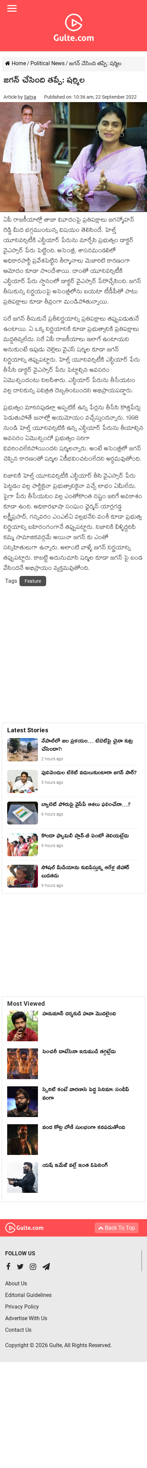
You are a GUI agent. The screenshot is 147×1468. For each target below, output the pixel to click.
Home (18, 63)
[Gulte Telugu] (74, 26)
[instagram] (33, 1267)
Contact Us (18, 1330)
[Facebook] (8, 1267)
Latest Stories (27, 730)
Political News (47, 63)
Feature (33, 581)
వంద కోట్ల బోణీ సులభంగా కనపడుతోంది (83, 1129)
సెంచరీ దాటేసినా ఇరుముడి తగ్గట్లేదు (80, 1053)
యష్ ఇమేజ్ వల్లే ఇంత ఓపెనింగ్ (76, 1166)
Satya (30, 97)
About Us (16, 1283)
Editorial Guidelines (28, 1295)
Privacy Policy (22, 1306)
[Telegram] (46, 1267)
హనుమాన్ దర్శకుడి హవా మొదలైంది (79, 1015)
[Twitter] (20, 1267)
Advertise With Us (26, 1318)
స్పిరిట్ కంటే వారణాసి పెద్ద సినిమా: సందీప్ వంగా (85, 1095)
